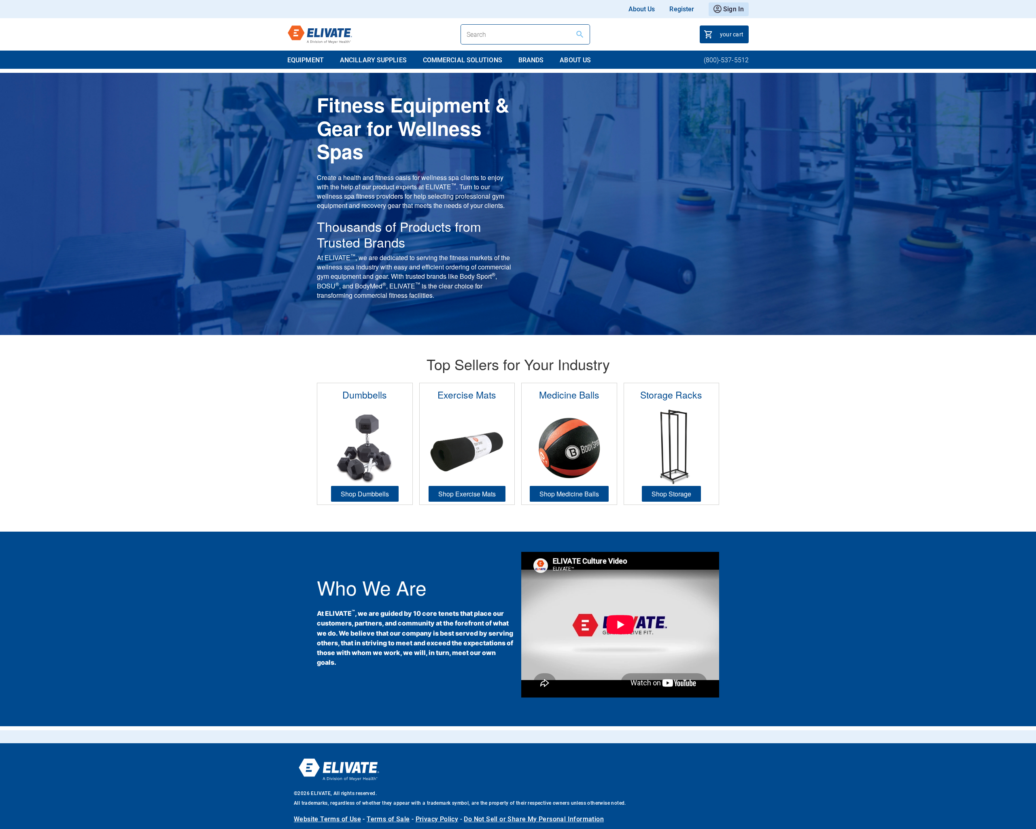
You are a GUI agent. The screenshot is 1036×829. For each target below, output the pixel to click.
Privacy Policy (437, 819)
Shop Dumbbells (365, 493)
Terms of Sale (388, 819)
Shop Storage (671, 493)
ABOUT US (575, 60)
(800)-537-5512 (726, 60)
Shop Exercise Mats (467, 493)
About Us (641, 9)
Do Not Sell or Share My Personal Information (534, 819)
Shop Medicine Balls (569, 493)
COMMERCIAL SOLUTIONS (462, 60)
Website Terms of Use (327, 819)
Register (681, 9)
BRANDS (531, 60)
